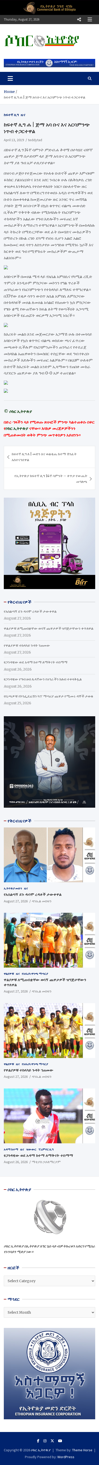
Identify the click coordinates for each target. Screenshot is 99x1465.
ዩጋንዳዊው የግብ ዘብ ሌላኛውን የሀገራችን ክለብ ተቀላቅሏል (43, 679)
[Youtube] (60, 1441)
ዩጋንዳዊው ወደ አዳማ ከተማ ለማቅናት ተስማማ (36, 662)
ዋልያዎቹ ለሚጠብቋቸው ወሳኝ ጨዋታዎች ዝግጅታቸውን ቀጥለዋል (48, 628)
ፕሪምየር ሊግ (46, 1149)
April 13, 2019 (14, 140)
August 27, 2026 (16, 901)
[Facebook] (38, 1441)
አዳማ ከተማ (11, 1149)
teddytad (35, 140)
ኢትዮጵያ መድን (13, 888)
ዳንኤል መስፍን (42, 901)
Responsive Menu (79, 19)
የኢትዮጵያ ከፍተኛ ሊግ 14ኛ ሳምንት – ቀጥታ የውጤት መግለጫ (50, 479)
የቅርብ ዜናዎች (19, 821)
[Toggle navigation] (10, 78)
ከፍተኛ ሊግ (11, 114)
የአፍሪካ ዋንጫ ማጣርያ (35, 973)
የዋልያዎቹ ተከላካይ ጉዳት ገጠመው (27, 645)
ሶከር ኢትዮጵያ (41, 1450)
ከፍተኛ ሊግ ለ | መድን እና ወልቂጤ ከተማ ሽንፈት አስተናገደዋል (44, 457)
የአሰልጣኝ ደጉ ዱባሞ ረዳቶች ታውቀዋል (30, 611)
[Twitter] (52, 1441)
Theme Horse (82, 1450)
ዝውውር (31, 1149)
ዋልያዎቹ (9, 973)
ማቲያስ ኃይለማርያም (46, 1162)
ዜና (23, 114)
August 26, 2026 (16, 1162)
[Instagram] (44, 1441)
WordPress (65, 1457)
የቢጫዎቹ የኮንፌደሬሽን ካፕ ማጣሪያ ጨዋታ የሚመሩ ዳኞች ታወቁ (48, 696)
